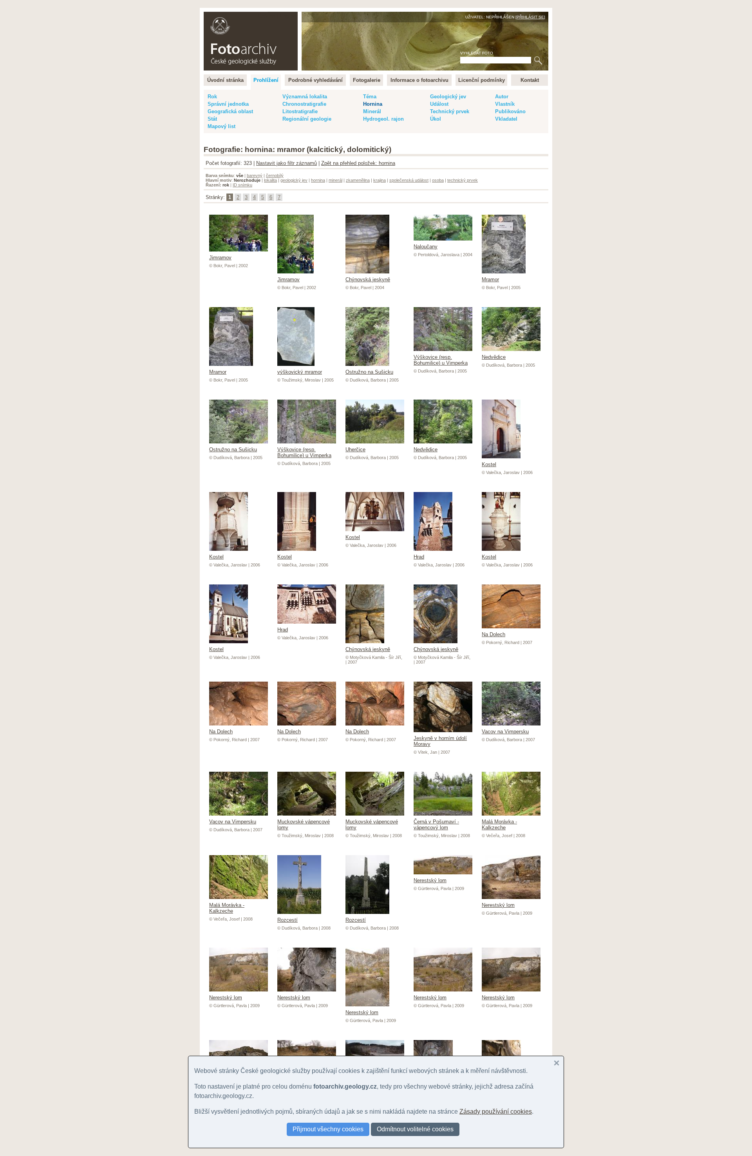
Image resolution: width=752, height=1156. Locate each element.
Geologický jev (448, 96)
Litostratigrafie (300, 111)
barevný (254, 175)
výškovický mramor (299, 372)
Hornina (372, 104)
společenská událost (408, 180)
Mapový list (221, 126)
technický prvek (462, 180)
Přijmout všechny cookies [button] (328, 1129)
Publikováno (510, 111)
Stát (212, 119)
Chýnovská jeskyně (367, 279)
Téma (369, 96)
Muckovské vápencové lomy (303, 824)
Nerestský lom (430, 880)
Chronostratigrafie (304, 104)
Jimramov (288, 279)
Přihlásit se (530, 17)
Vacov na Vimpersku (505, 731)
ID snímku (242, 185)
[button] (556, 1063)
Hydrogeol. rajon (383, 119)
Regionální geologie (306, 119)
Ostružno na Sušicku (369, 372)
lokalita (270, 180)
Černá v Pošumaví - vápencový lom (436, 824)
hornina (318, 180)
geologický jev (293, 180)
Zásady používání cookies (495, 1111)
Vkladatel (506, 119)
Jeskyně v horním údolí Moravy (440, 741)
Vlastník (505, 104)
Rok (212, 96)
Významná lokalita (304, 96)
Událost (439, 104)
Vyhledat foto (476, 53)
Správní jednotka (228, 104)
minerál (335, 180)
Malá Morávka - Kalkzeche (499, 824)
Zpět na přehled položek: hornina (358, 163)
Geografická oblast (230, 111)
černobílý (275, 175)
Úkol (435, 119)
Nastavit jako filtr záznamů (286, 163)
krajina (379, 180)
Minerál (372, 111)
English (288, 16)
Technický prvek (449, 111)
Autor (501, 96)
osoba (438, 180)
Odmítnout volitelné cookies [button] (415, 1129)
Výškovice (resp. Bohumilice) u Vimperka (441, 360)
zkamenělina (358, 180)
